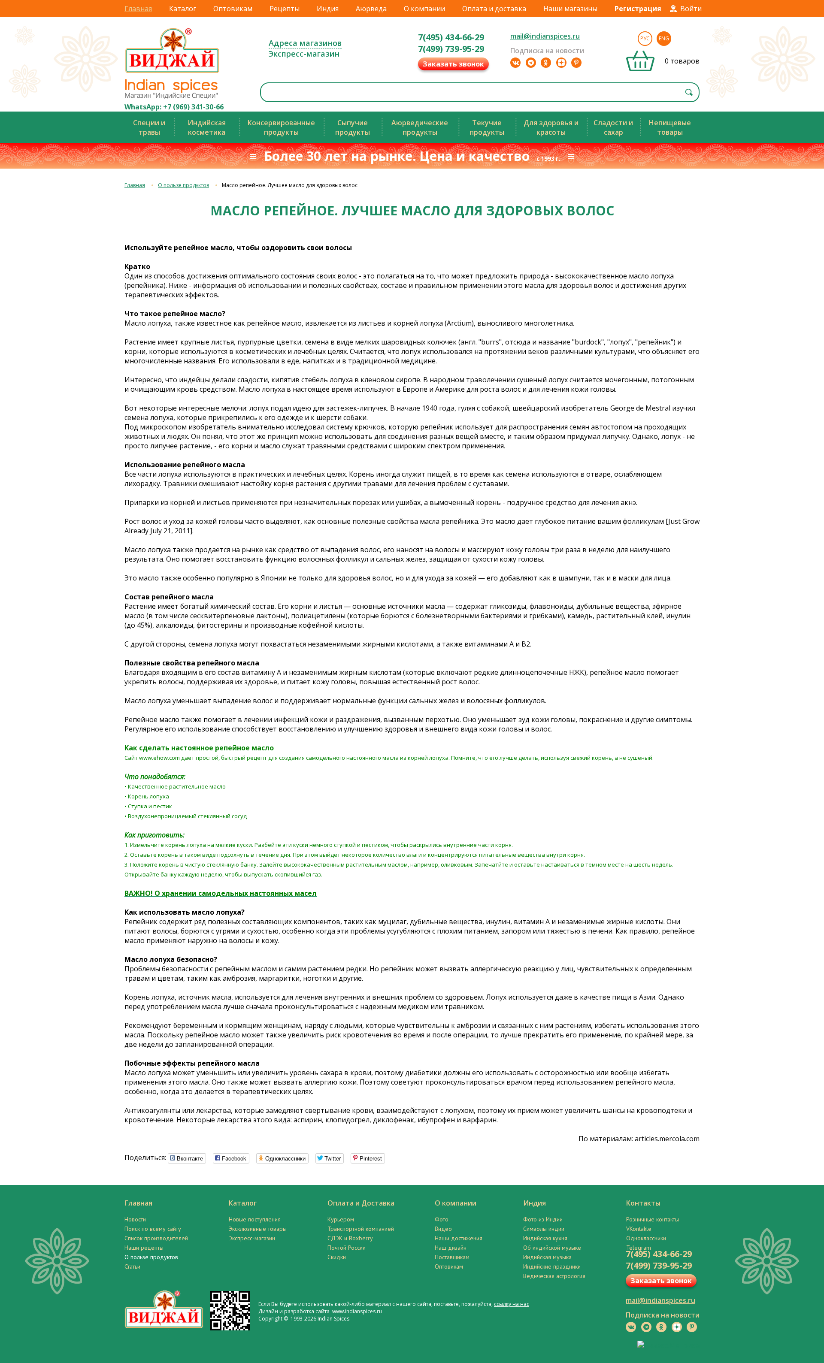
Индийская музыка (547, 1257)
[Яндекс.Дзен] (561, 62)
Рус (645, 38)
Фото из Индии (543, 1219)
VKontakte (638, 1229)
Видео (443, 1229)
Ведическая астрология (554, 1276)
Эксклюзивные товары (258, 1229)
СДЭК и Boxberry (350, 1238)
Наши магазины (570, 8)
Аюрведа (371, 8)
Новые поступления (255, 1219)
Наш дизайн (451, 1247)
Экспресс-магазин (304, 53)
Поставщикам (452, 1257)
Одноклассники (646, 1238)
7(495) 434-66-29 (451, 37)
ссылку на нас (511, 1304)
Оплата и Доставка (360, 1203)
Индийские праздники (552, 1266)
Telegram (638, 1247)
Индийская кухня (545, 1238)
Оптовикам (232, 8)
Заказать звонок (453, 64)
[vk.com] (515, 62)
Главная (138, 8)
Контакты (643, 1203)
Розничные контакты (652, 1219)
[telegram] (531, 62)
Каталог (182, 8)
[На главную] (172, 72)
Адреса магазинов (305, 43)
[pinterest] (576, 62)
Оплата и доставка (494, 8)
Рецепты (285, 8)
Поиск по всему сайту (152, 1229)
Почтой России (346, 1247)
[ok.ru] (546, 62)
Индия (328, 8)
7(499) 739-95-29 (451, 48)
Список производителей (156, 1238)
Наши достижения (458, 1238)
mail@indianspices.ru (545, 36)
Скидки (336, 1257)
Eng (664, 38)
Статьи (132, 1266)
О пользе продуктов (183, 185)
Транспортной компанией (360, 1229)
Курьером (340, 1219)
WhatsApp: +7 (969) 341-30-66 (174, 107)
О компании (424, 8)
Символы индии (543, 1229)
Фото (441, 1219)
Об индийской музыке (552, 1247)
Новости (135, 1219)
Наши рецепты (144, 1247)
